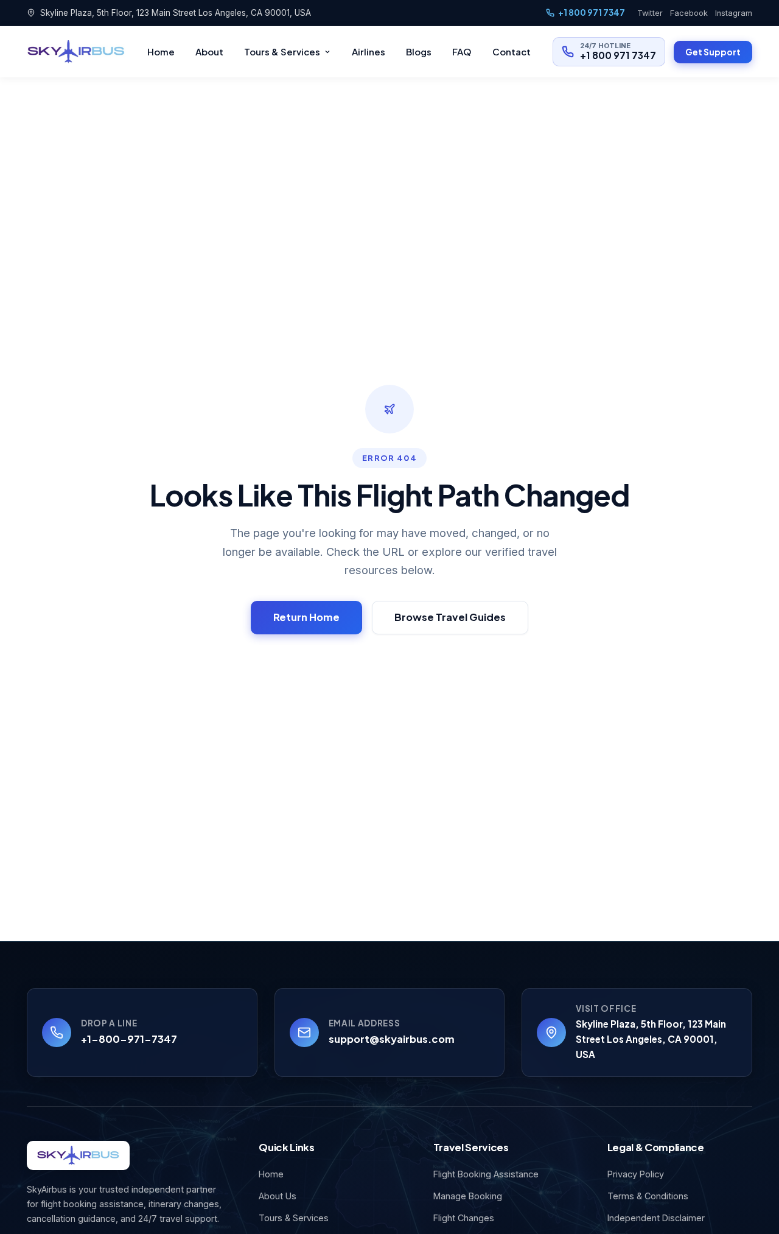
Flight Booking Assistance (486, 1174)
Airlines (368, 51)
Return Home (306, 617)
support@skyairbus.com (392, 1038)
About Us (277, 1196)
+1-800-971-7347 (129, 1038)
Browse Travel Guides (450, 617)
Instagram (733, 13)
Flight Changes (463, 1218)
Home (161, 51)
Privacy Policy (635, 1174)
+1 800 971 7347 (591, 12)
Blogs (418, 51)
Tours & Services (282, 51)
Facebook (689, 13)
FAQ (462, 51)
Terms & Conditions (647, 1196)
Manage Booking (467, 1196)
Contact (511, 51)
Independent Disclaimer (656, 1218)
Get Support (713, 51)
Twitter (650, 13)
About (209, 51)
